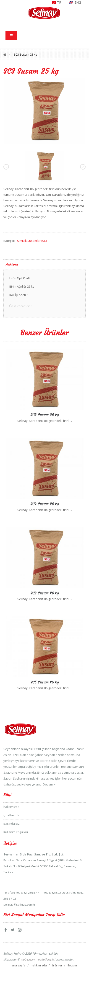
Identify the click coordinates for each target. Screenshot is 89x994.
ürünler (57, 965)
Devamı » (49, 784)
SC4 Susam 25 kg (44, 504)
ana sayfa (18, 965)
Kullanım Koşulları (15, 832)
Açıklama (12, 264)
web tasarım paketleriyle (37, 959)
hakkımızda (11, 807)
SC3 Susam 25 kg (25, 54)
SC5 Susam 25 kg (44, 682)
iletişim (72, 965)
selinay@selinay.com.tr (19, 904)
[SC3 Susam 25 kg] (44, 110)
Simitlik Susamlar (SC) (32, 241)
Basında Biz (11, 823)
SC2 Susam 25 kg (44, 593)
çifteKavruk (11, 815)
